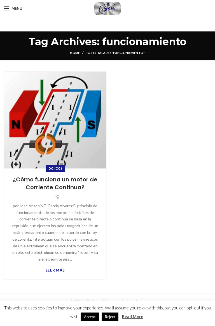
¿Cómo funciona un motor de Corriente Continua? (55, 183)
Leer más (55, 270)
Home (75, 52)
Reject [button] (110, 316)
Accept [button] (89, 316)
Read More (132, 316)
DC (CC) (55, 168)
